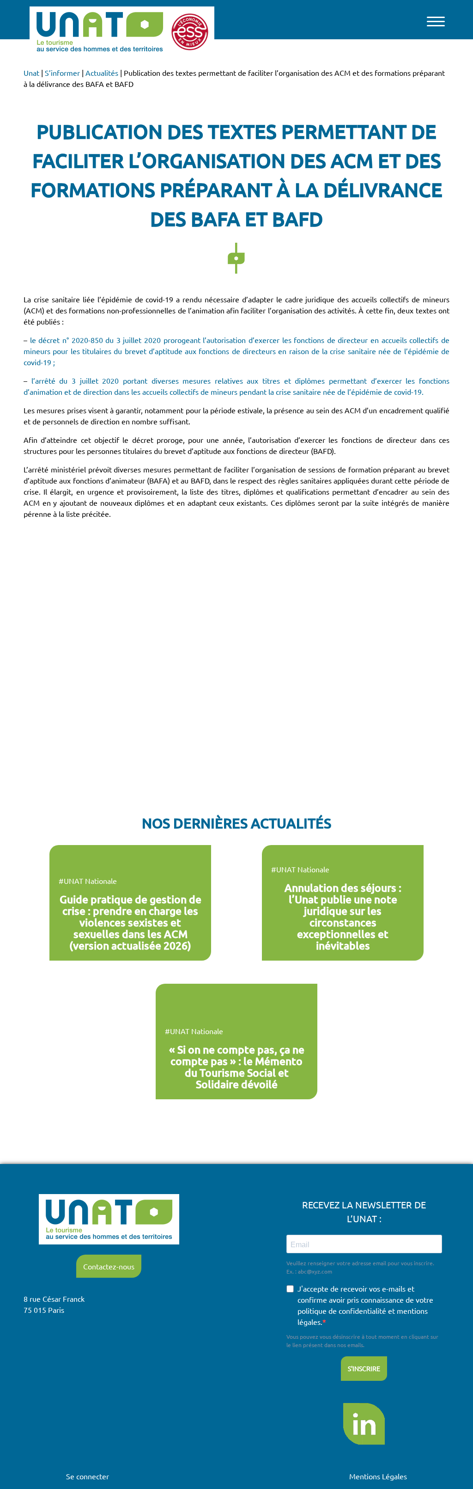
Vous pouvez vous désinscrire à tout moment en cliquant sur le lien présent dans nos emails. (362, 1340)
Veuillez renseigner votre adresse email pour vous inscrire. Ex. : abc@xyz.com (360, 1267)
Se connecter (87, 1476)
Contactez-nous (108, 1266)
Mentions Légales (378, 1476)
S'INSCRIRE (364, 1368)
